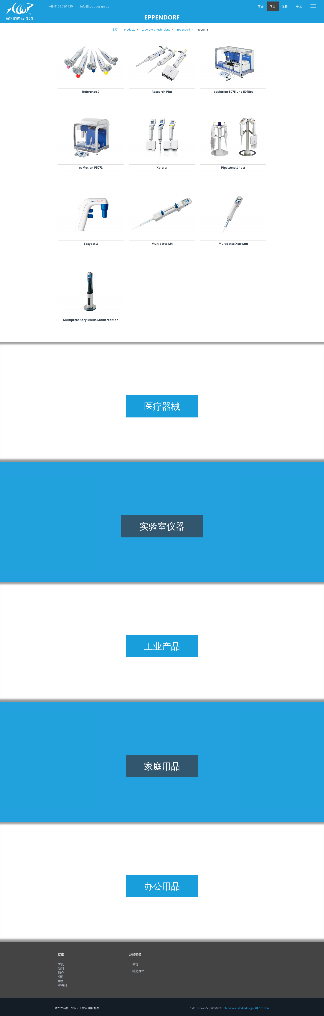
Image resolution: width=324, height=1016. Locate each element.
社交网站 (138, 971)
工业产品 (162, 646)
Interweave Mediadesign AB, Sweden (246, 1008)
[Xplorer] (162, 159)
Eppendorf (183, 29)
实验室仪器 (162, 526)
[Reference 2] (91, 84)
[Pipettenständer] (233, 159)
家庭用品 (162, 766)
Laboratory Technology (156, 29)
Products (129, 29)
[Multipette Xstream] (233, 236)
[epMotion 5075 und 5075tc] (233, 84)
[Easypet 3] (91, 236)
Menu (313, 6)
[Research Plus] (162, 84)
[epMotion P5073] (91, 159)
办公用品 (162, 886)
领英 (135, 964)
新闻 (61, 968)
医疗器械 (162, 406)
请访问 (62, 985)
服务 (285, 6)
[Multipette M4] (162, 236)
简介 (261, 6)
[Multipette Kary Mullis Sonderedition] (91, 312)
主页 (115, 29)
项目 (273, 6)
